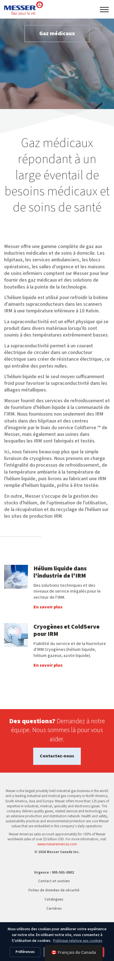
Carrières (54, 908)
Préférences (25, 951)
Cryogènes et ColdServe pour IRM (66, 630)
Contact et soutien (54, 881)
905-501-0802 (63, 872)
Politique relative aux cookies (77, 941)
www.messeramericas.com (57, 844)
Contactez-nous (57, 756)
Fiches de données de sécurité (53, 890)
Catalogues (54, 899)
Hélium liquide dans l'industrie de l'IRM (60, 572)
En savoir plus (48, 607)
